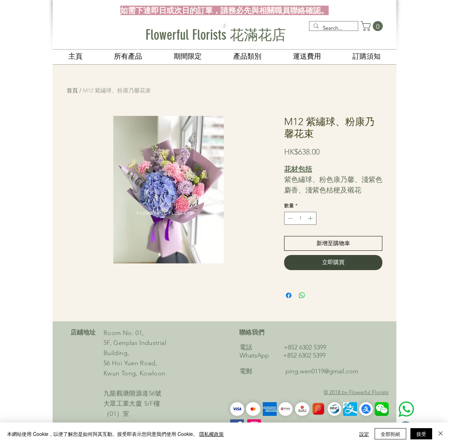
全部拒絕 (390, 433)
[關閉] (440, 433)
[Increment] (311, 218)
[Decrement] (289, 218)
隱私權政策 (211, 433)
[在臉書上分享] (288, 295)
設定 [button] (364, 433)
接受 (421, 433)
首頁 (72, 90)
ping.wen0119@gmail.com (322, 371)
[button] (373, 26)
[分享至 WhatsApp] (302, 295)
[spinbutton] (300, 218)
